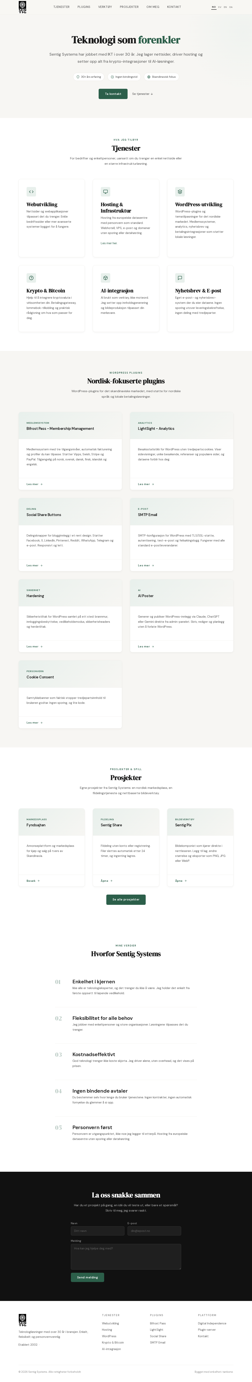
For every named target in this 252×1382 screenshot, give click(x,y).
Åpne (104, 881)
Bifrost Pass (158, 1323)
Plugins (84, 7)
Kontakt (174, 7)
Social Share (158, 1336)
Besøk (31, 881)
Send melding (87, 1277)
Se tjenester (140, 94)
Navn (74, 1223)
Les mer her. (109, 243)
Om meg (152, 7)
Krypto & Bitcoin (113, 1342)
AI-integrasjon (111, 1349)
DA (231, 7)
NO (214, 6)
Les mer (32, 484)
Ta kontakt (113, 94)
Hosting (107, 1330)
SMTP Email (157, 1342)
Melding (76, 1241)
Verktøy (105, 7)
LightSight (156, 1330)
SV (219, 7)
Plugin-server (207, 1330)
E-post (132, 1223)
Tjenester (61, 7)
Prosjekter (129, 7)
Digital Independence (212, 1323)
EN (225, 7)
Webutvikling (110, 1323)
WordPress (109, 1336)
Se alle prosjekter (126, 899)
